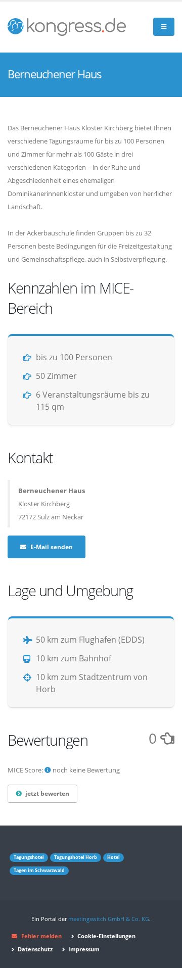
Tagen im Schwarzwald (39, 870)
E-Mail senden (51, 547)
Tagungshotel (29, 857)
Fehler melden (41, 936)
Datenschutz (34, 949)
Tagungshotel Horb (75, 857)
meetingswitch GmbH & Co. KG (108, 919)
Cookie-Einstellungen (105, 936)
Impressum (83, 949)
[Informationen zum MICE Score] (47, 770)
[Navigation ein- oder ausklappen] (163, 27)
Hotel (113, 857)
